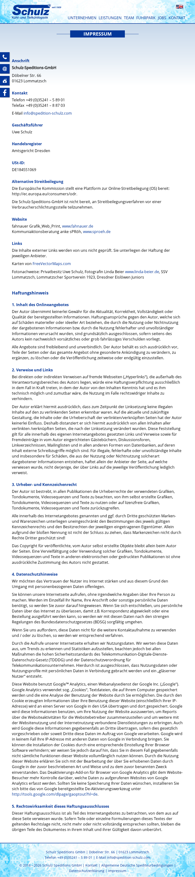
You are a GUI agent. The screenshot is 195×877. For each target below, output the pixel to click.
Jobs (162, 17)
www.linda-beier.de (142, 271)
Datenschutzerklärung (86, 870)
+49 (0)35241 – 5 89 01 (45, 100)
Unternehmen (82, 17)
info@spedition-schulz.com (48, 113)
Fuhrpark (146, 17)
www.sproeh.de (97, 231)
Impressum (117, 870)
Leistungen (110, 17)
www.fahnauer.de (77, 226)
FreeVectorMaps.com (52, 263)
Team (129, 17)
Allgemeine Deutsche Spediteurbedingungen (137, 865)
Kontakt (177, 17)
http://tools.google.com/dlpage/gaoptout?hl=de (55, 794)
